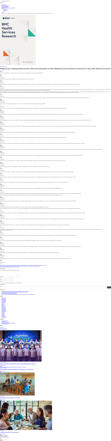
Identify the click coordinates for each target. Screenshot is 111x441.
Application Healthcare (5, 7)
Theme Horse (5, 436)
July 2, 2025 (1, 70)
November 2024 (4, 309)
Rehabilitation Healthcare (5, 6)
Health (22, 265)
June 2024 (3, 313)
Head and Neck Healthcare (5, 5)
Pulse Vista (6, 435)
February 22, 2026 (2, 371)
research (43, 265)
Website (1, 281)
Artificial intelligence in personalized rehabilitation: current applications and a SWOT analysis (16, 369)
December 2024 (4, 308)
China (12, 265)
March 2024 (3, 315)
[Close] (0, 437)
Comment (1, 276)
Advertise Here (5, 9)
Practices (28, 265)
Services (45, 265)
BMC (4, 265)
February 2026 (4, 297)
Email (1, 279)
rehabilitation (39, 265)
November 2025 (4, 300)
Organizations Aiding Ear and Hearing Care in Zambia (10, 397)
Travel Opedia (2, 327)
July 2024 (3, 312)
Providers (31, 265)
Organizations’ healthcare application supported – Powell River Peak (9, 266)
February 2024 (4, 316)
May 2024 (3, 314)
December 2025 (4, 299)
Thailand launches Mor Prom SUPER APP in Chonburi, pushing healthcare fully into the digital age (15, 291)
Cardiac (9, 265)
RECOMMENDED (3, 328)
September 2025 (4, 301)
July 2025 (3, 303)
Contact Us (3, 8)
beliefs (2, 265)
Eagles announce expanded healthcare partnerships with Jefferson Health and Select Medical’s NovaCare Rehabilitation (18, 294)
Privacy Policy (5, 10)
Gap (20, 265)
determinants (14, 265)
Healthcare (25, 265)
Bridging (7, 265)
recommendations (35, 265)
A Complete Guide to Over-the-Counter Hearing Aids (9, 293)
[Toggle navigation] (0, 3)
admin (1, 71)
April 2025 (3, 305)
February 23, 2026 (2, 365)
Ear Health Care (4, 4)
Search (109, 287)
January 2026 (3, 298)
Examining (18, 265)
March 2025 (3, 306)
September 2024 (4, 311)
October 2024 (4, 310)
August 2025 (3, 302)
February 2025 (4, 307)
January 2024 (3, 317)
